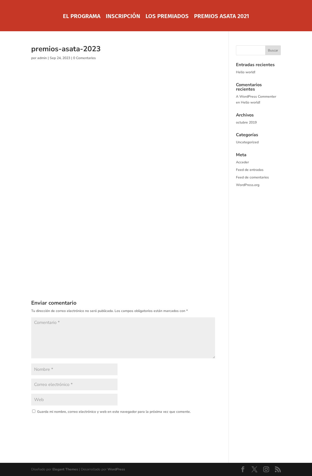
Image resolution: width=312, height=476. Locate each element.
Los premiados (167, 17)
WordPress (116, 469)
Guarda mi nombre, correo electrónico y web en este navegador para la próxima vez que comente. (114, 411)
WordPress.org (247, 185)
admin (42, 58)
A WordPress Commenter (256, 96)
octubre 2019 (246, 122)
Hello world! (245, 72)
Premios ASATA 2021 (221, 17)
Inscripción (123, 17)
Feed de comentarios (252, 177)
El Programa (81, 17)
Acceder (242, 162)
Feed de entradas (249, 169)
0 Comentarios (84, 58)
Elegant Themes (65, 469)
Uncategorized (247, 142)
